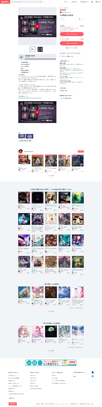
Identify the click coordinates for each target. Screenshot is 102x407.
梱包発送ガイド (12, 388)
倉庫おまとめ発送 (34, 386)
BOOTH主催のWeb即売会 (35, 388)
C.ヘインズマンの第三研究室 (50, 169)
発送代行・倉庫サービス (14, 383)
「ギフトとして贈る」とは (67, 56)
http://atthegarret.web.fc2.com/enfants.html (29, 98)
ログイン (66, 1)
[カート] (70, 12)
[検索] (40, 2)
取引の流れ (63, 88)
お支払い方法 (64, 90)
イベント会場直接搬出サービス (15, 386)
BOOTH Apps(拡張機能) (14, 378)
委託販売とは (11, 391)
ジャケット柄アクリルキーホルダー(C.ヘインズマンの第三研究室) (37, 169)
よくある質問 (55, 378)
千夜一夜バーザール (62, 168)
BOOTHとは (74, 1)
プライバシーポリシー (65, 403)
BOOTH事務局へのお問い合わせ (59, 383)
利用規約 (42, 403)
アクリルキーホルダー (36, 167)
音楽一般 (66, 8)
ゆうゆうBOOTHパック (73, 72)
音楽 (61, 8)
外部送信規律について (74, 403)
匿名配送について (12, 380)
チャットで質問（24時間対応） (59, 380)
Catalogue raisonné (22, 168)
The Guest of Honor (76, 168)
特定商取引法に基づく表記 (65, 95)
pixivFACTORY (62, 82)
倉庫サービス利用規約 (49, 403)
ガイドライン (57, 403)
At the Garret (28, 151)
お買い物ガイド (33, 378)
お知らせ (54, 375)
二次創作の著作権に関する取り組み (16, 393)
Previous (19, 26)
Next (55, 26)
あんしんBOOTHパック (64, 72)
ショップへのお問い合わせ (65, 98)
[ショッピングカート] (92, 2)
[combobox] (26, 2)
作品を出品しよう (84, 1)
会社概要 (38, 403)
